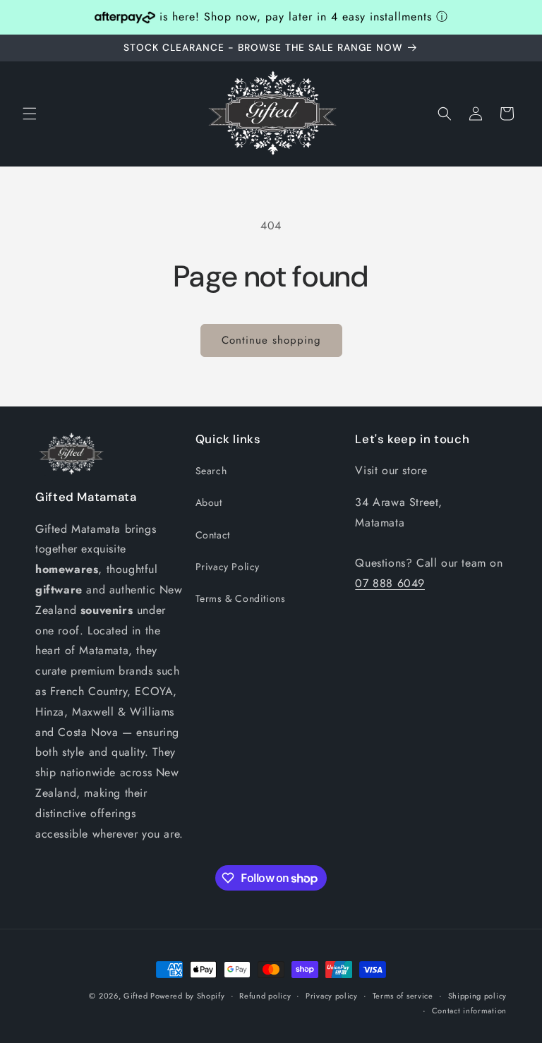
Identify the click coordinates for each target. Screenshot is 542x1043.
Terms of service (403, 995)
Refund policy (265, 995)
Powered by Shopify (187, 995)
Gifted (137, 995)
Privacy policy (332, 995)
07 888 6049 (390, 583)
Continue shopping (271, 340)
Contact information (469, 1010)
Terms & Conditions (240, 598)
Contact (212, 535)
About (208, 502)
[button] (29, 113)
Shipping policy (477, 995)
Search (211, 471)
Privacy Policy (227, 567)
